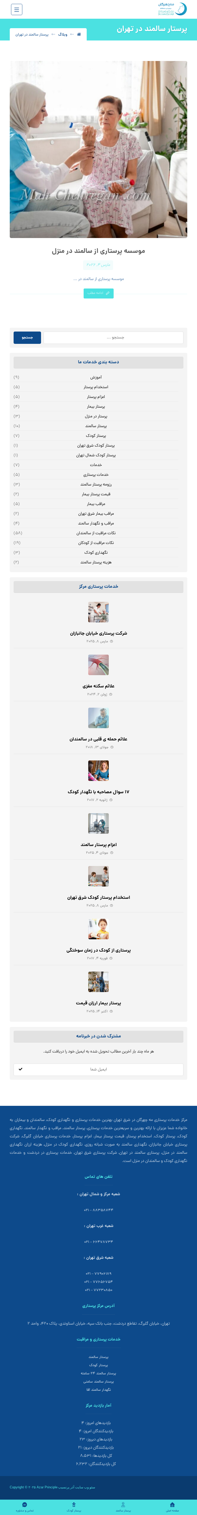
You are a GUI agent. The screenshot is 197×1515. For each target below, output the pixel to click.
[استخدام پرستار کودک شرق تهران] (98, 876)
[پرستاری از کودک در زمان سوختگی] (98, 929)
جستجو (27, 338)
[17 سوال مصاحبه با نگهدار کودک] (98, 770)
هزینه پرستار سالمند (96, 563)
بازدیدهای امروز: (97, 1423)
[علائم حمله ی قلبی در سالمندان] (98, 718)
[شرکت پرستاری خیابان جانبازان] (98, 612)
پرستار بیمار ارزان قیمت (98, 1003)
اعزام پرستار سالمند (99, 845)
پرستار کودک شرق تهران (96, 446)
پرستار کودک (96, 436)
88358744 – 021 (98, 1210)
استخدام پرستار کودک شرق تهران (98, 898)
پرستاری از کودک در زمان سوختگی (98, 950)
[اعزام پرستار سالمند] (98, 823)
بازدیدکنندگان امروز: (97, 1431)
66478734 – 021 (98, 1242)
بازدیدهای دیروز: (98, 1440)
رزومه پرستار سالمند (96, 485)
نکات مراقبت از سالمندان (96, 533)
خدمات (96, 465)
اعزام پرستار (96, 397)
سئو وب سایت (85, 1487)
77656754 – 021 (98, 1282)
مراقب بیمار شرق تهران (96, 514)
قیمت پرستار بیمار (96, 494)
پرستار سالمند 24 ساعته (98, 1373)
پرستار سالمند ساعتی (98, 1382)
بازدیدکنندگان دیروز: (98, 1448)
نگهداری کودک (96, 553)
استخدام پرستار (96, 387)
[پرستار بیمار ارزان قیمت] (98, 982)
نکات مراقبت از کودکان (96, 543)
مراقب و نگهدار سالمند (96, 524)
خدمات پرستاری (96, 475)
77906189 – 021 (98, 1274)
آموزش (96, 378)
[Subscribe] (20, 1069)
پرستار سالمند (96, 426)
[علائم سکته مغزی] (98, 665)
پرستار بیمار (96, 407)
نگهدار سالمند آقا (98, 1390)
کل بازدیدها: (101, 1456)
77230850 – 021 (98, 1290)
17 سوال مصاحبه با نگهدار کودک (99, 792)
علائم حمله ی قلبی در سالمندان (98, 739)
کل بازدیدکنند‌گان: (101, 1464)
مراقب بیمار (96, 504)
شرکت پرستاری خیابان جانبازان (98, 633)
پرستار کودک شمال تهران (96, 455)
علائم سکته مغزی (99, 686)
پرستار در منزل (96, 417)
